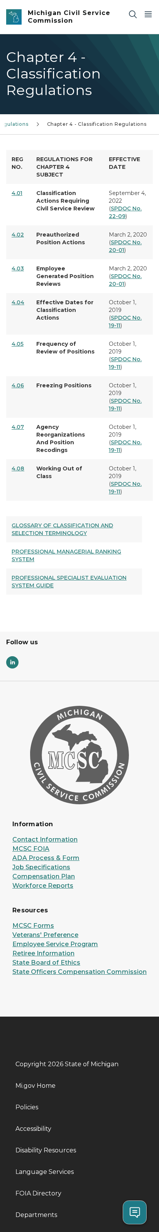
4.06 (18, 385)
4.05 (18, 343)
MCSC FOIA (30, 848)
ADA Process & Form (46, 858)
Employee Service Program (55, 944)
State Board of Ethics (46, 962)
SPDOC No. (126, 276)
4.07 (18, 426)
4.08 (18, 468)
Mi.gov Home (35, 1085)
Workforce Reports (42, 885)
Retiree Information (43, 953)
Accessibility (33, 1128)
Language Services (44, 1171)
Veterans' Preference (45, 935)
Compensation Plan (43, 876)
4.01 (17, 193)
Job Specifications (41, 867)
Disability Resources (45, 1150)
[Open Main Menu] (148, 14)
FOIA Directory (38, 1193)
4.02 (18, 234)
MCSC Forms (33, 925)
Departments (36, 1215)
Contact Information (45, 839)
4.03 (18, 268)
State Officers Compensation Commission (79, 971)
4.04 (18, 302)
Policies (26, 1107)
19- (113, 325)
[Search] (132, 14)
